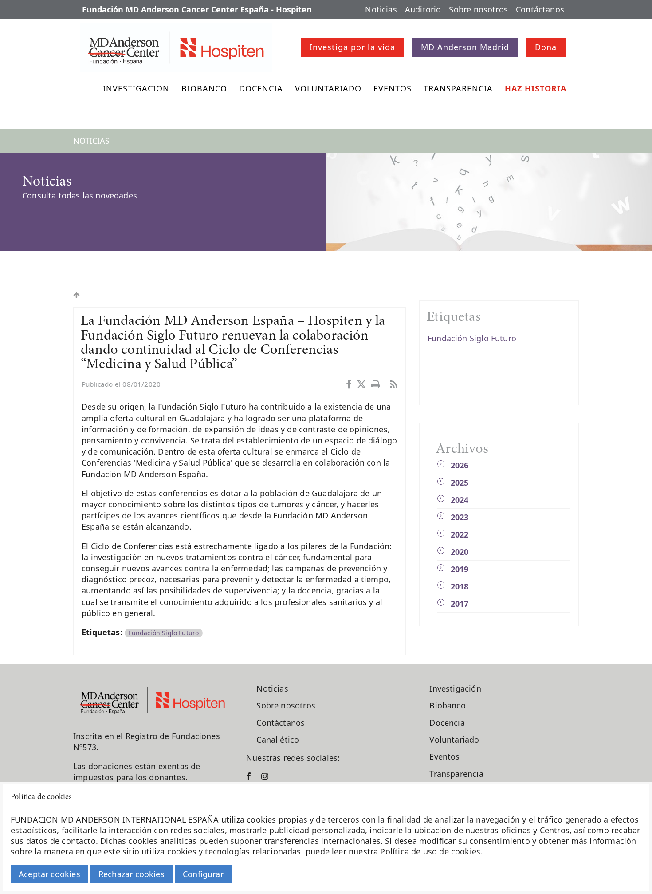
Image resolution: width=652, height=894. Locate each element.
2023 (460, 517)
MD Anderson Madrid (465, 47)
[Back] (76, 294)
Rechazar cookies (131, 874)
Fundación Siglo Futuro (163, 633)
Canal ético (277, 739)
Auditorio (423, 9)
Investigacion (136, 88)
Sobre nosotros (478, 9)
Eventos (392, 88)
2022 (460, 534)
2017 (460, 603)
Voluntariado (328, 88)
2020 (460, 551)
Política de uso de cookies (430, 851)
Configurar (203, 874)
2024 (460, 499)
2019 (460, 569)
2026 (460, 465)
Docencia (261, 88)
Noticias (381, 9)
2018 (460, 586)
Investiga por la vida (352, 47)
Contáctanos (540, 9)
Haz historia (535, 88)
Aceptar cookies (49, 874)
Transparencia (458, 88)
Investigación (455, 688)
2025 (460, 482)
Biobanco (204, 88)
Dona (546, 47)
